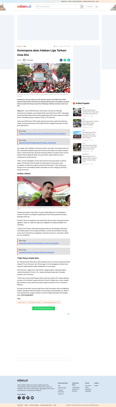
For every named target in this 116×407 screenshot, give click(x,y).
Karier (97, 1)
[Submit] (81, 6)
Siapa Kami (64, 1)
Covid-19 (60, 394)
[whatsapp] (64, 60)
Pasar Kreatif (62, 387)
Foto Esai (88, 385)
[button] (97, 7)
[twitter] (68, 60)
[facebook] (61, 60)
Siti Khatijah (29, 60)
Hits (25, 46)
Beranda (19, 46)
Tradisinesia (75, 387)
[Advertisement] (58, 27)
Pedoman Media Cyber (89, 1)
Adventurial (75, 389)
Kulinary (74, 391)
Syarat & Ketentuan (77, 1)
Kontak (69, 1)
